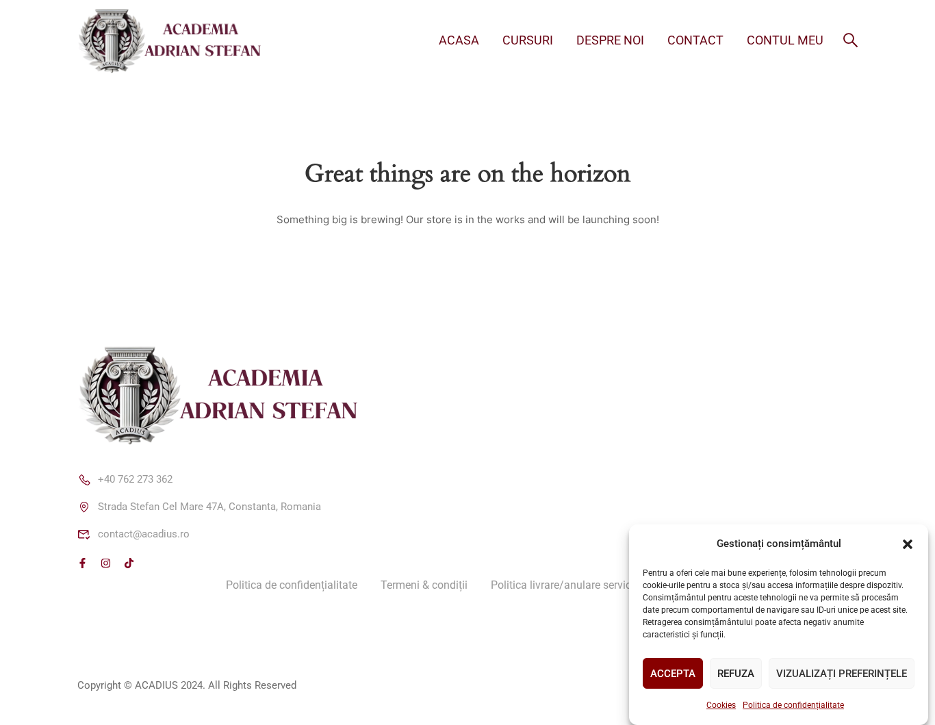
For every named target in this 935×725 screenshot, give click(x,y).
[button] (907, 544)
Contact (695, 40)
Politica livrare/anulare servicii (564, 585)
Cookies (721, 705)
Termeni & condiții (424, 585)
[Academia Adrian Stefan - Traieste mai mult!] (180, 40)
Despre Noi (610, 40)
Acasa (459, 40)
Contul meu (785, 40)
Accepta (672, 673)
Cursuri (527, 40)
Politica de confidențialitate (793, 705)
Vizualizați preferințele (841, 673)
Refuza (735, 673)
